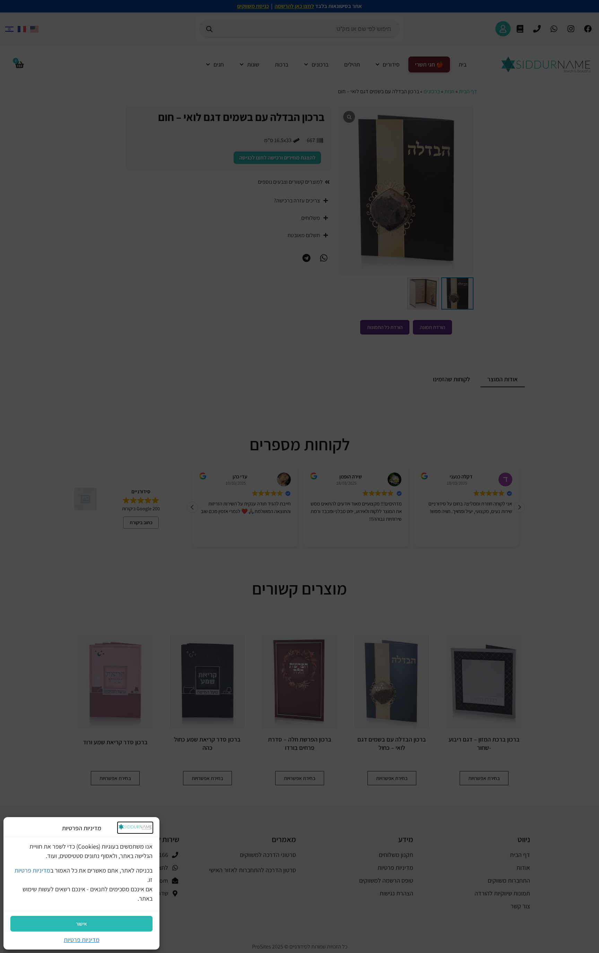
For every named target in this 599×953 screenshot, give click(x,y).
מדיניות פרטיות (32, 870)
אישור (81, 923)
